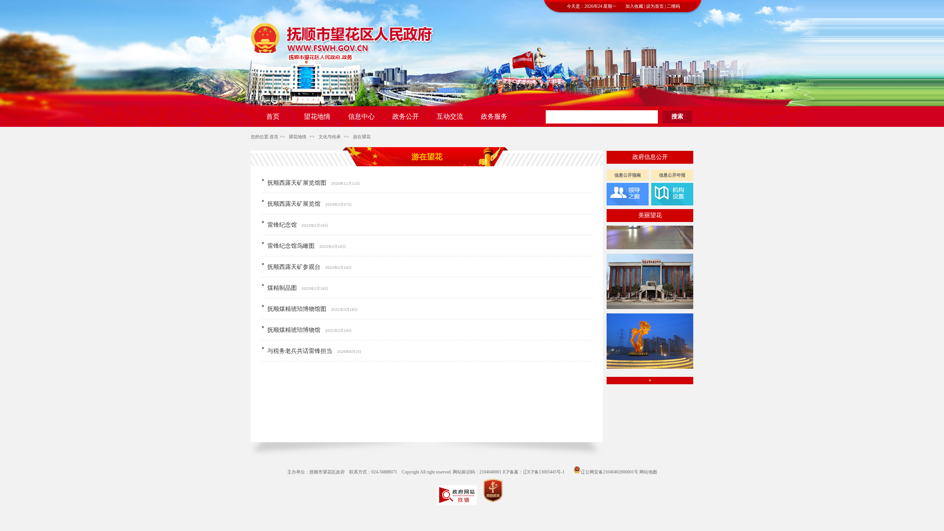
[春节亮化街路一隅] (650, 243)
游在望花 (362, 136)
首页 (274, 136)
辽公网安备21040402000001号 (609, 472)
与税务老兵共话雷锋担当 (299, 351)
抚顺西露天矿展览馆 (293, 204)
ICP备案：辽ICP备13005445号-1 (534, 472)
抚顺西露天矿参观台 (293, 267)
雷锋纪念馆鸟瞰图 (291, 246)
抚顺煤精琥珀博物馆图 (296, 309)
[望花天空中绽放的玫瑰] (650, 362)
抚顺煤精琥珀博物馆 (293, 330)
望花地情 (297, 136)
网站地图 (648, 472)
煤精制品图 (282, 288)
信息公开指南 (627, 175)
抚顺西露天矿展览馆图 (296, 183)
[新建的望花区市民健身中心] (650, 302)
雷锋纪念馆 (282, 225)
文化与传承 (330, 136)
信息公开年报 (672, 175)
